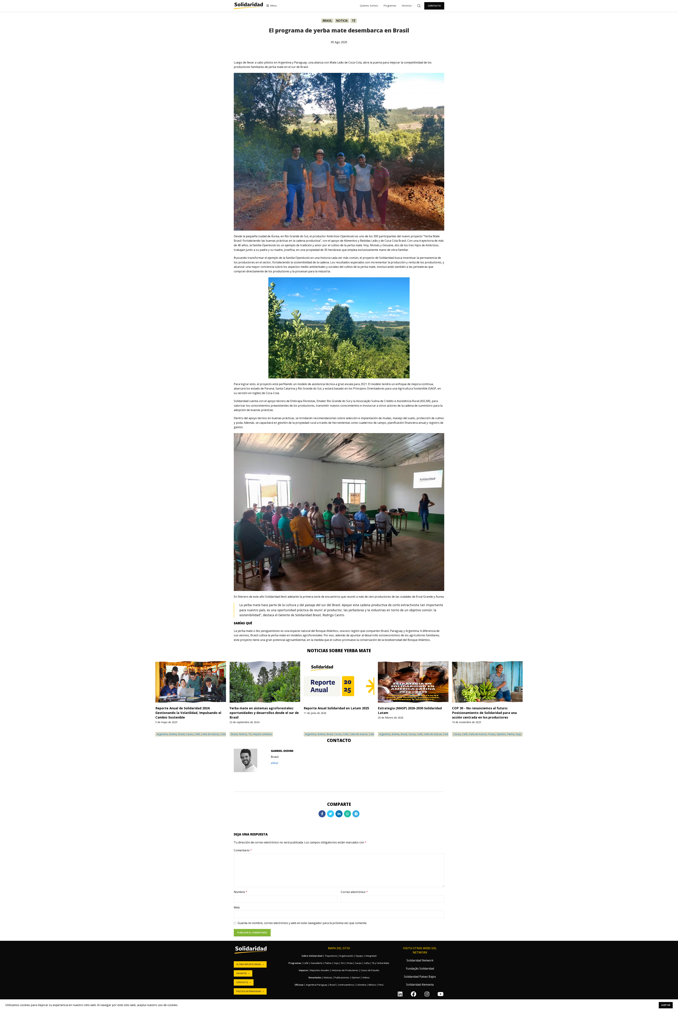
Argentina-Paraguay (316, 984)
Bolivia (321, 734)
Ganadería (316, 963)
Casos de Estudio (370, 970)
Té (353, 21)
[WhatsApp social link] (347, 813)
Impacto (303, 970)
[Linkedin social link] (339, 813)
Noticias (328, 977)
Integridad (370, 955)
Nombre (240, 892)
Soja (518, 734)
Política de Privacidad (248, 991)
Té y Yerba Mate (380, 963)
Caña (367, 963)
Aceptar (665, 1005)
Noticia (342, 21)
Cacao (337, 734)
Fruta (350, 963)
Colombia (361, 984)
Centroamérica (346, 984)
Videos (366, 977)
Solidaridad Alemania (420, 984)
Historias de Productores (345, 970)
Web (237, 907)
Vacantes (241, 973)
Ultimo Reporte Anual (248, 964)
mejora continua (262, 734)
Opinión (501, 734)
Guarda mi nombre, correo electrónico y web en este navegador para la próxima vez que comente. (302, 923)
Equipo (359, 955)
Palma (510, 734)
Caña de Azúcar (358, 734)
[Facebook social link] (322, 813)
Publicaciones (341, 977)
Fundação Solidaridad (420, 968)
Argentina (310, 734)
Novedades (314, 977)
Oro (343, 963)
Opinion (356, 977)
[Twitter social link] (330, 813)
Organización (346, 955)
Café (345, 734)
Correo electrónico (354, 892)
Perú (380, 984)
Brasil (327, 21)
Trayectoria (331, 955)
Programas (295, 963)
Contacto (434, 5)
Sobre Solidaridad (312, 955)
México (372, 984)
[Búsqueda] (419, 5)
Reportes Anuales (319, 970)
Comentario (243, 850)
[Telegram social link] (355, 813)
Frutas (491, 734)
